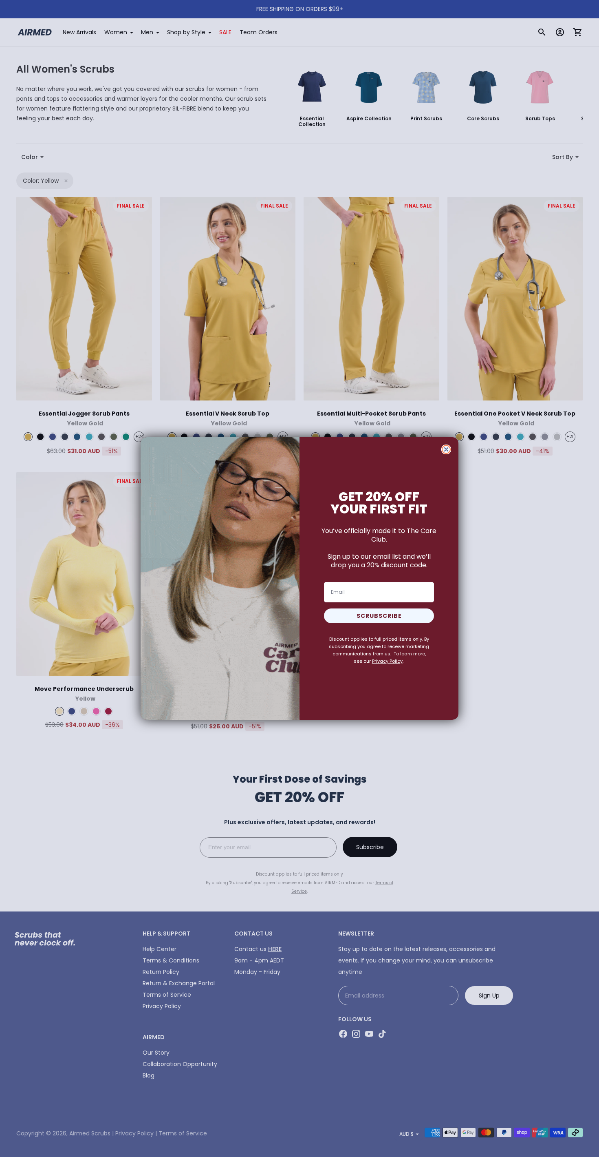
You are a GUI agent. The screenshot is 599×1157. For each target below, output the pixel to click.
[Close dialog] (446, 449)
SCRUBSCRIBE (379, 616)
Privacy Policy (387, 661)
